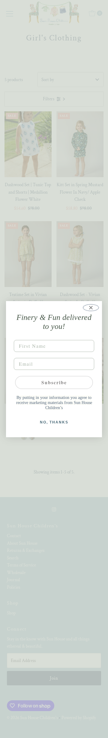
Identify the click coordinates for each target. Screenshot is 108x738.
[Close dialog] (91, 307)
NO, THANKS (54, 422)
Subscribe (54, 382)
